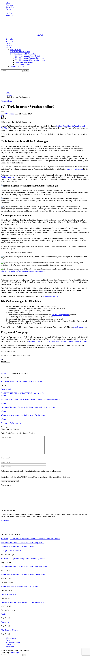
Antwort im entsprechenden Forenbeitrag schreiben (68, 341)
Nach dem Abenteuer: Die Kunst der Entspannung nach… (22, 543)
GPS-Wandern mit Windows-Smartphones (30, 60)
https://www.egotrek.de (74, 169)
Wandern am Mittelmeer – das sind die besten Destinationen (23, 574)
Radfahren (9, 15)
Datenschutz (10, 644)
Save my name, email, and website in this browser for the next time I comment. (32, 471)
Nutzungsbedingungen (14, 642)
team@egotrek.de (79, 327)
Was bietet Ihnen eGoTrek (20, 52)
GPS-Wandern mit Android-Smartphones (30, 58)
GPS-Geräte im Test (22, 64)
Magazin (9, 45)
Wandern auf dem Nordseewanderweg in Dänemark (20, 586)
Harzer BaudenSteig (8, 594)
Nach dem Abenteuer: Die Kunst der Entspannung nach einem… (25, 566)
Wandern (9, 13)
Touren (8, 43)
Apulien (4, 614)
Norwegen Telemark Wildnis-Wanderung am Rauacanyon (22, 602)
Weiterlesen (5, 520)
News (9, 101)
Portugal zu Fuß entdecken (11, 551)
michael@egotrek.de (50, 296)
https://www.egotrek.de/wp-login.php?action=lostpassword (23, 271)
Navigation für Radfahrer (24, 62)
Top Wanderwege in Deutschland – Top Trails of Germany (22, 381)
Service (8, 48)
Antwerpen (5, 622)
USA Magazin (11, 638)
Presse (8, 640)
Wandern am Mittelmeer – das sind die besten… (18, 547)
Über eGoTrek (15, 50)
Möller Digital (15, 652)
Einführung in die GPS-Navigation (23, 54)
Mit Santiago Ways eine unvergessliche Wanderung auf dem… (24, 558)
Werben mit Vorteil (17, 66)
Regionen (9, 41)
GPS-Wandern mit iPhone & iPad (27, 56)
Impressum (10, 646)
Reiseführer (10, 39)
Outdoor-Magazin (7, 177)
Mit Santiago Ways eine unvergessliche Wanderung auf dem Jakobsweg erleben (30, 539)
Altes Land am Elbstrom (10, 630)
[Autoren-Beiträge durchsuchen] (5, 371)
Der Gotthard (6, 389)
